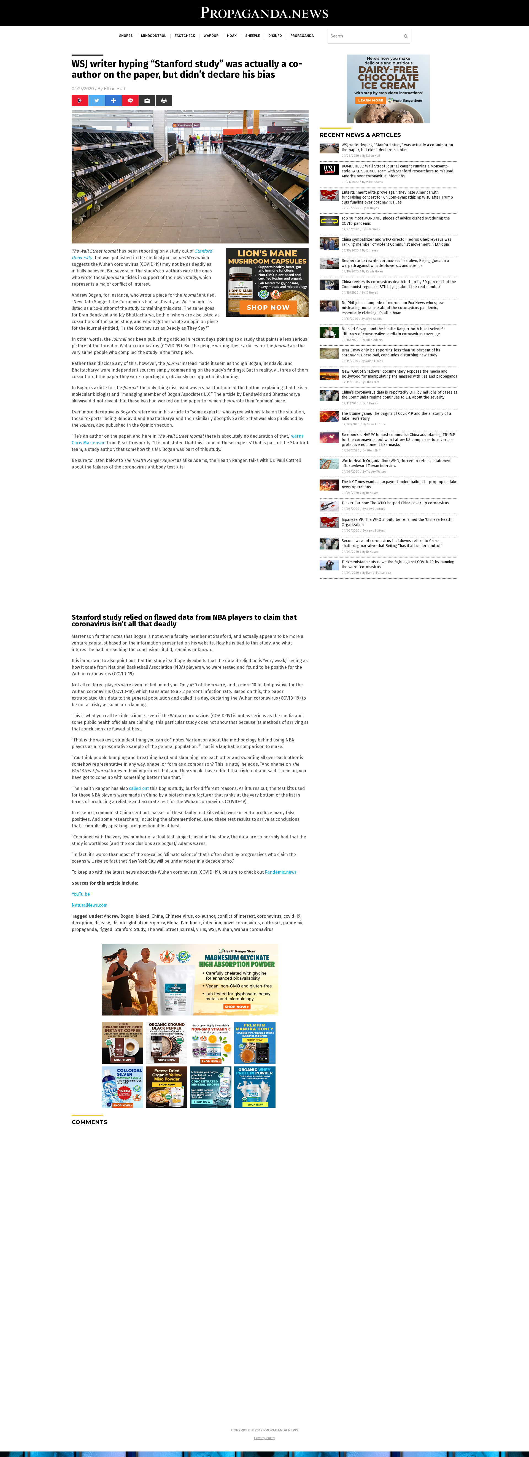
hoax (232, 36)
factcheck (185, 36)
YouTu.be (81, 894)
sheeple (252, 36)
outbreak (271, 922)
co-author (205, 916)
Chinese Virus (179, 916)
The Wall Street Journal (170, 929)
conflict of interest (236, 916)
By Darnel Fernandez (376, 573)
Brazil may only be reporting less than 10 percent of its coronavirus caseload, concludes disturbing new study (391, 353)
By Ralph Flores (372, 271)
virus (201, 929)
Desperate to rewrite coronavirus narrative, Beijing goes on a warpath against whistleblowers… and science (395, 263)
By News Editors (374, 424)
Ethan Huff (114, 88)
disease (102, 922)
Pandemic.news (280, 872)
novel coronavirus (241, 922)
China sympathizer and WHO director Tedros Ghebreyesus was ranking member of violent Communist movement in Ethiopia (396, 242)
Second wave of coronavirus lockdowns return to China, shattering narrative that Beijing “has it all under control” (392, 543)
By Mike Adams (372, 182)
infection (212, 922)
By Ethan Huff (371, 156)
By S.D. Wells (371, 229)
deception (82, 922)
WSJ (212, 929)
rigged (105, 929)
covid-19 (292, 916)
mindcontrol (153, 36)
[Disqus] (190, 1199)
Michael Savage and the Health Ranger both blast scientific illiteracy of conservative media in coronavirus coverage (394, 331)
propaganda (302, 36)
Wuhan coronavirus (254, 929)
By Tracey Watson (375, 471)
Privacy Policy (264, 1438)
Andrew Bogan (118, 916)
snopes (126, 36)
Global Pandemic (184, 922)
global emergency (147, 922)
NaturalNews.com (89, 905)
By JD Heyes (371, 208)
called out (139, 788)
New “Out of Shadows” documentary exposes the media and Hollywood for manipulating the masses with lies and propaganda (399, 374)
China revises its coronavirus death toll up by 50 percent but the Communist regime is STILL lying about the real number (399, 284)
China (157, 916)
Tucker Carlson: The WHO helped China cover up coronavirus (395, 503)
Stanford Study (130, 929)
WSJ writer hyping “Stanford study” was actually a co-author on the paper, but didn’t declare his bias (397, 147)
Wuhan (225, 929)
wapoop (211, 36)
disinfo (275, 36)
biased (142, 916)
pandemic (293, 922)
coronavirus (269, 916)
